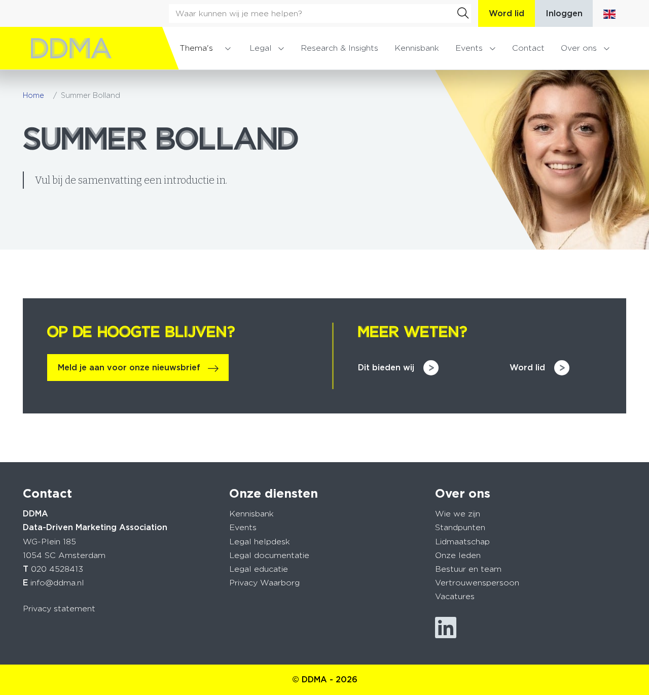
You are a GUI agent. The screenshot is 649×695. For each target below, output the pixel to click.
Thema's (196, 48)
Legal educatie (258, 569)
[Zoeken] (463, 13)
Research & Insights (339, 48)
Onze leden (458, 555)
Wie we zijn (457, 513)
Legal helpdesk (259, 541)
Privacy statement (59, 608)
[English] (609, 13)
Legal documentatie (269, 555)
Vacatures (455, 596)
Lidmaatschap (462, 541)
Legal (260, 48)
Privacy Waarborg (264, 582)
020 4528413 (57, 569)
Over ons (579, 48)
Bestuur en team (468, 569)
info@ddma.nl (57, 582)
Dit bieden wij (386, 367)
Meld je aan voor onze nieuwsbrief (129, 367)
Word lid (506, 13)
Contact (528, 48)
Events (469, 48)
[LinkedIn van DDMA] (445, 627)
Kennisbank (416, 48)
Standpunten (460, 527)
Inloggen (564, 13)
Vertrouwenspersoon (477, 582)
